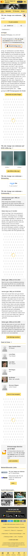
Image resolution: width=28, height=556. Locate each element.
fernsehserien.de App (13, 511)
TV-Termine (16, 11)
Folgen (4, 32)
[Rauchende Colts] (20, 502)
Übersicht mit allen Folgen (13, 94)
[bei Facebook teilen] (4, 521)
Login (24, 554)
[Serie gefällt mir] (8, 25)
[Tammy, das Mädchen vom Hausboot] (20, 495)
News (3, 554)
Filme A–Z (13, 530)
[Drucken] (23, 521)
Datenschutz (5, 533)
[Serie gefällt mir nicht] (21, 25)
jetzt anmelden (13, 461)
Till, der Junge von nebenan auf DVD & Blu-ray (12, 147)
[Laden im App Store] (20, 515)
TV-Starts (19, 554)
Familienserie (5, 29)
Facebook (20, 536)
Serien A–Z (7, 530)
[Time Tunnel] (7, 502)
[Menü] (25, 1)
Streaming (13, 554)
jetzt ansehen (14, 22)
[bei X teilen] (10, 521)
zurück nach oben (13, 539)
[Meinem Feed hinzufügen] (24, 15)
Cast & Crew (5, 342)
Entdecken (8, 554)
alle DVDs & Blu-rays (13, 171)
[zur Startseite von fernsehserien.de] (2, 2)
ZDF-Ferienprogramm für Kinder (16, 91)
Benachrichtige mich (15, 46)
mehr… (13, 483)
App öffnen (20, 1)
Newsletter (22, 527)
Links (15, 536)
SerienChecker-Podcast (13, 527)
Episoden (8, 11)
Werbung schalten (8, 536)
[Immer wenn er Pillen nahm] (7, 495)
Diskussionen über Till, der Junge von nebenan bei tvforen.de (16, 477)
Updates (4, 527)
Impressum (20, 530)
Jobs (24, 533)
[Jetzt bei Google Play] (7, 515)
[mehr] (18, 88)
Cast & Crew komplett (13, 394)
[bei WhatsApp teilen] (17, 521)
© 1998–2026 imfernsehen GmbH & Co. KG (13, 524)
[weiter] (25, 11)
